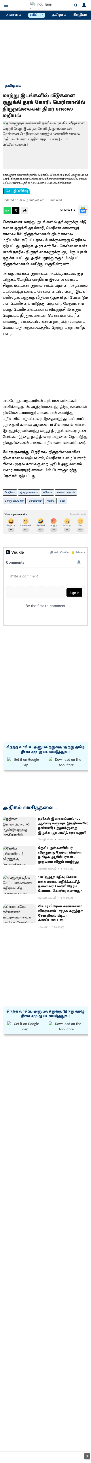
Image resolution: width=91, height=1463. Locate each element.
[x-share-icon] (15, 213)
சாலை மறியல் (66, 492)
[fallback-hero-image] (19, 826)
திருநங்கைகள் (29, 492)
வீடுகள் (47, 492)
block (62, 500)
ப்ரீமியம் (36, 15)
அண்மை (13, 15)
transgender (35, 500)
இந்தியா (80, 15)
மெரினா (10, 492)
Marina (51, 500)
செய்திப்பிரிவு (17, 191)
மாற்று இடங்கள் (14, 500)
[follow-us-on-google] (83, 210)
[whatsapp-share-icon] (7, 213)
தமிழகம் (59, 15)
